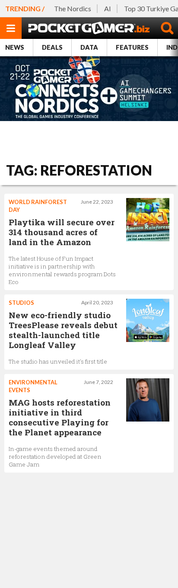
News (14, 47)
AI (107, 8)
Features (132, 47)
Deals (52, 47)
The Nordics (72, 8)
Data (89, 47)
